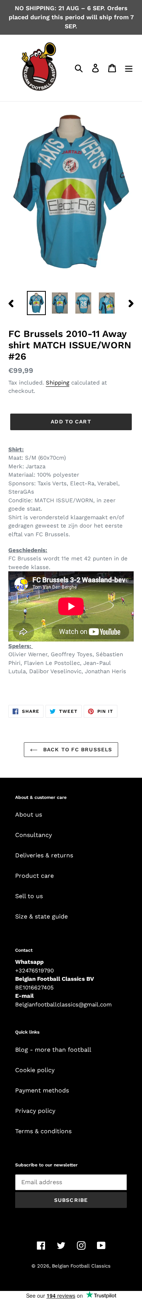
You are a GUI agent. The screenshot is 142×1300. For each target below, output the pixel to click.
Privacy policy (35, 1110)
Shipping (57, 382)
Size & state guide (41, 916)
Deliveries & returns (44, 855)
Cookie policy (35, 1070)
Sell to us (29, 896)
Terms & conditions (43, 1131)
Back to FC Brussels (76, 749)
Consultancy (33, 834)
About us (28, 814)
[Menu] (128, 68)
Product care (34, 875)
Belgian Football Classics (81, 1266)
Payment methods (42, 1090)
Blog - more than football (53, 1049)
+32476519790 (34, 970)
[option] (36, 303)
